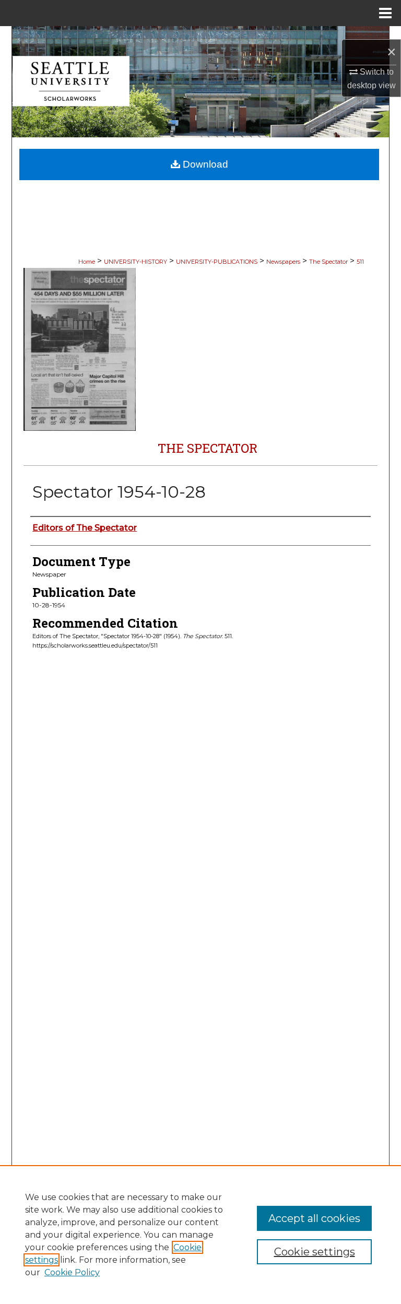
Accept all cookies (314, 1218)
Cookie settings (314, 1252)
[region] (200, 1234)
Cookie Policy (72, 1272)
